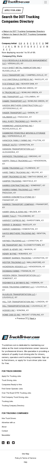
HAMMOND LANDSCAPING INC (17, 126)
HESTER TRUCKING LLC (13, 262)
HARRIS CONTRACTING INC (15, 185)
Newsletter (6, 435)
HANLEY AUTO (9, 145)
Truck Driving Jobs (9, 380)
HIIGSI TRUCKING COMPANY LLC (18, 287)
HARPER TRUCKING (11, 181)
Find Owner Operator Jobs (12, 389)
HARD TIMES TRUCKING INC (16, 172)
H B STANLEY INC (10, 84)
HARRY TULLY (9, 216)
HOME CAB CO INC (11, 315)
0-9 (20, 43)
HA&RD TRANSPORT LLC (14, 101)
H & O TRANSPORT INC (13, 75)
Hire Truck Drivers (9, 418)
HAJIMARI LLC (9, 117)
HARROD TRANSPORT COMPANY (18, 204)
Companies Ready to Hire (12, 385)
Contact (5, 431)
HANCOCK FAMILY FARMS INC (16, 140)
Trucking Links (7, 401)
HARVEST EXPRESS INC (13, 220)
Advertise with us (8, 422)
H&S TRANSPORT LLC (12, 96)
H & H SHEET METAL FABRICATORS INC (21, 68)
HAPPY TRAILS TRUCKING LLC (17, 161)
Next (33, 318)
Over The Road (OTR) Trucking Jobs (16, 393)
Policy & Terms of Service (25, 458)
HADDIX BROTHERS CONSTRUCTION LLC (22, 105)
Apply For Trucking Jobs (11, 376)
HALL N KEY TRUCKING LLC (15, 121)
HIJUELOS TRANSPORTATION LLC (18, 294)
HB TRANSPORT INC (12, 245)
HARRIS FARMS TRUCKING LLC (17, 190)
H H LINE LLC (8, 88)
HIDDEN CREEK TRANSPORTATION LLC (21, 275)
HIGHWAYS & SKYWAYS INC (15, 283)
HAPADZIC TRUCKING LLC (14, 156)
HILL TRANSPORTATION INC (16, 306)
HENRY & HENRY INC (12, 249)
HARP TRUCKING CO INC (14, 177)
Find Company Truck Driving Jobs (15, 397)
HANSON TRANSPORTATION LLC (18, 149)
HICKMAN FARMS (10, 271)
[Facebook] (8, 443)
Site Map (25, 454)
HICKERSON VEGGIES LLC (14, 266)
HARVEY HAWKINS (11, 229)
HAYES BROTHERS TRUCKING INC (18, 233)
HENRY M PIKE (9, 254)
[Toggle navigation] (45, 2)
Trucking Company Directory (13, 406)
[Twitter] (13, 443)
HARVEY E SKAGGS (11, 224)
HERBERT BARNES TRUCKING (16, 258)
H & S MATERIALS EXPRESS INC (17, 79)
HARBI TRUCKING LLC (12, 168)
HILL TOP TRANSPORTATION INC (18, 302)
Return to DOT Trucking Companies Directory (23, 31)
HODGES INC (8, 310)
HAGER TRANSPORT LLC (14, 113)
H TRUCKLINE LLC (11, 92)
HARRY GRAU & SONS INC (15, 212)
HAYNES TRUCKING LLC (14, 241)
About (4, 427)
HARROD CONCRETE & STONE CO (18, 197)
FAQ (25, 462)
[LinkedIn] (3, 443)
